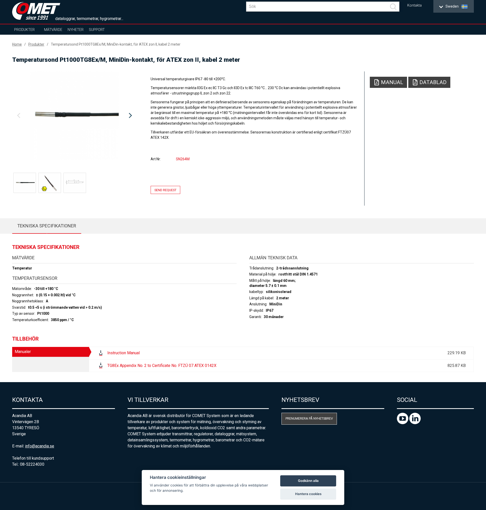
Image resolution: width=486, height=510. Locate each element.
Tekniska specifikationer (46, 225)
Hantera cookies (308, 494)
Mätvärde (53, 30)
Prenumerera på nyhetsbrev (309, 418)
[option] (74, 115)
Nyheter (76, 30)
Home (17, 44)
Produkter (24, 30)
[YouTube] (403, 422)
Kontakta (414, 5)
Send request (165, 190)
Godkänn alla (308, 481)
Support (97, 30)
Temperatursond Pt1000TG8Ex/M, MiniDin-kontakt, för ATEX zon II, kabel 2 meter (115, 44)
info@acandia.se (39, 446)
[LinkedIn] (415, 422)
